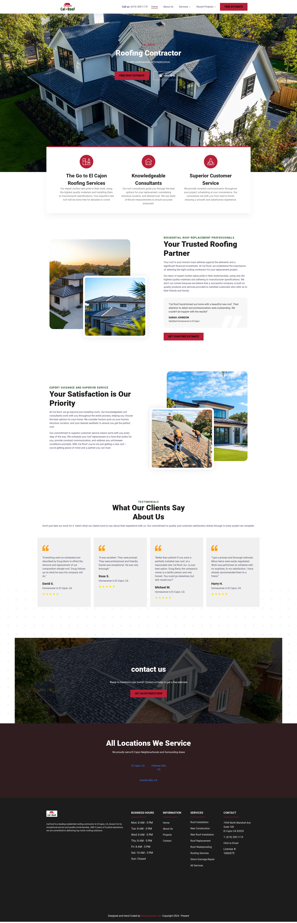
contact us (169, 75)
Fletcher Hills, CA (159, 767)
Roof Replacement (200, 840)
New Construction (200, 828)
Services (184, 6)
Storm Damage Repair (202, 859)
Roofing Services (199, 853)
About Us (168, 6)
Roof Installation (199, 822)
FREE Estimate (234, 6)
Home (154, 6)
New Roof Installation (202, 834)
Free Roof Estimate (131, 75)
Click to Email (231, 843)
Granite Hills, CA (148, 780)
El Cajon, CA (138, 765)
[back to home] (68, 7)
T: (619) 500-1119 (233, 837)
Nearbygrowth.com (151, 915)
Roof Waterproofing (201, 846)
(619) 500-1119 (139, 6)
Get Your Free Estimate (183, 336)
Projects (167, 834)
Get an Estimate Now (148, 693)
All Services (196, 865)
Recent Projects (205, 6)
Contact (167, 840)
